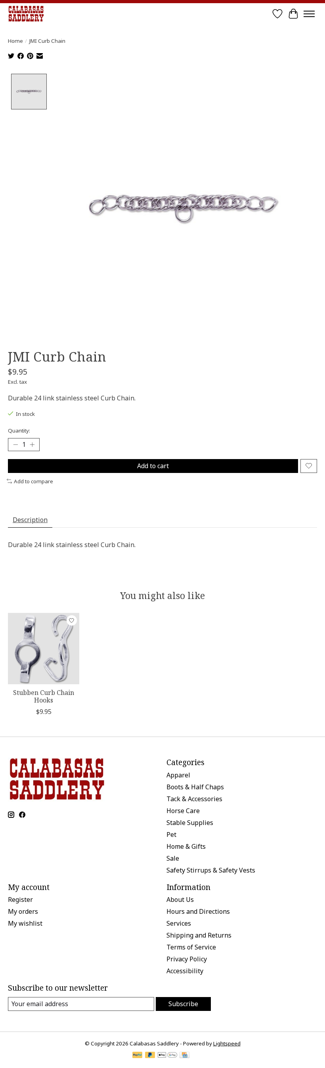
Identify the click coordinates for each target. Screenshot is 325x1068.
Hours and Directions (198, 911)
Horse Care (183, 810)
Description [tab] (30, 519)
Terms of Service (191, 947)
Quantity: (19, 430)
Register (20, 899)
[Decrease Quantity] (15, 444)
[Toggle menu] (309, 14)
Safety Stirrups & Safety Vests (210, 870)
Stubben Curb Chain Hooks (43, 696)
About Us (180, 899)
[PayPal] (137, 1056)
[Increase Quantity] (32, 444)
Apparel (178, 775)
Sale (172, 858)
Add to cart (153, 465)
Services (178, 923)
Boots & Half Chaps (195, 787)
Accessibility (184, 971)
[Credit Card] (184, 1056)
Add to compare (33, 481)
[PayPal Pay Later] (150, 1056)
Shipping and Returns (198, 935)
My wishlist (25, 923)
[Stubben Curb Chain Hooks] (43, 648)
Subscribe (183, 1003)
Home (15, 40)
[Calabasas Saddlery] (26, 14)
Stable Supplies (189, 822)
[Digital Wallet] (167, 1056)
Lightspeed (227, 1043)
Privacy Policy (186, 959)
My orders (23, 911)
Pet (171, 834)
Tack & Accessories (194, 798)
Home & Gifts (186, 846)
